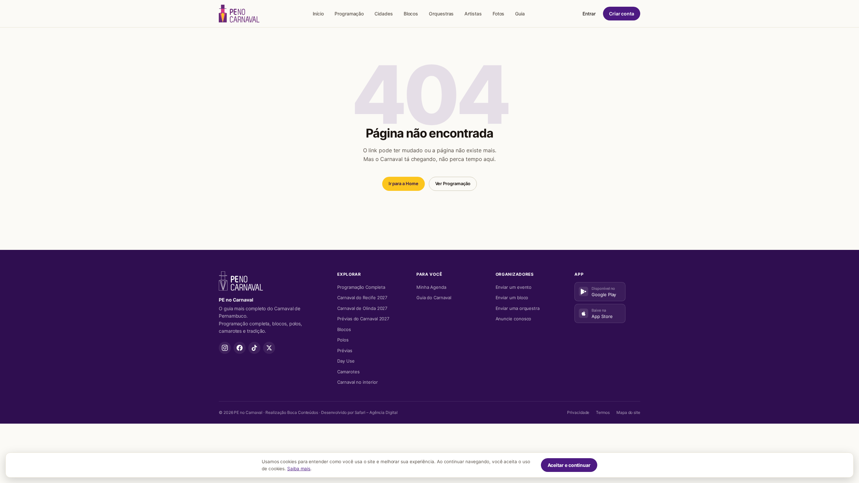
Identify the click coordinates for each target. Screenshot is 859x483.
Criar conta (621, 13)
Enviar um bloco (512, 297)
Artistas (473, 13)
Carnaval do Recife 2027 (362, 297)
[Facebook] (240, 348)
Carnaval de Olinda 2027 (362, 308)
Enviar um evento (514, 287)
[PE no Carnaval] (239, 13)
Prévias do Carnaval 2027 (363, 318)
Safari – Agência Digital (376, 412)
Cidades (383, 13)
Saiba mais (298, 468)
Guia (520, 13)
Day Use (345, 361)
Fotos (499, 13)
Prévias (344, 350)
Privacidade (578, 412)
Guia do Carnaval (433, 297)
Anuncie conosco (514, 318)
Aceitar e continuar (569, 465)
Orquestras (441, 13)
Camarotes (348, 371)
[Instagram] (225, 348)
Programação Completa (361, 287)
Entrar (589, 13)
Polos (343, 339)
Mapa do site (628, 412)
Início (318, 13)
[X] (269, 348)
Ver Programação (453, 183)
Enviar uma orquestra (518, 308)
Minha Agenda (431, 287)
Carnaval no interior (357, 382)
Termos (603, 412)
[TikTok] (254, 348)
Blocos (411, 13)
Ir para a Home (403, 183)
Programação (349, 13)
